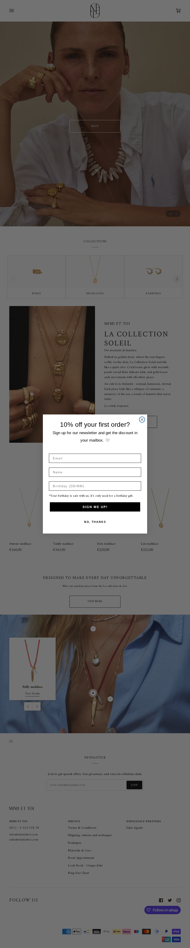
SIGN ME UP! (95, 507)
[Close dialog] (142, 419)
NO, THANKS (95, 522)
